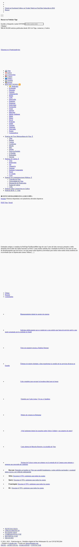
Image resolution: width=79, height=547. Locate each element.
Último (7, 293)
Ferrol (11, 172)
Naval (11, 120)
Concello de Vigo (14, 179)
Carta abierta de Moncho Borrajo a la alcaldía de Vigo (38, 447)
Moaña (11, 146)
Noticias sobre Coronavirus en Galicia (17, 189)
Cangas (11, 142)
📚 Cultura (8, 76)
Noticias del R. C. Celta (12, 190)
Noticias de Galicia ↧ (12, 159)
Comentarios (9, 297)
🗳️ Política (8, 78)
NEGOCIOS (9, 538)
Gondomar (12, 144)
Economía (12, 88)
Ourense (12, 168)
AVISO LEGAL (12, 545)
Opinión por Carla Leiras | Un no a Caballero (35, 399)
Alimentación (13, 94)
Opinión (11, 92)
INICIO (3, 545)
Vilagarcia (12, 166)
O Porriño (12, 153)
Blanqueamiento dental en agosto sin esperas (34, 314)
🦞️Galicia (8, 73)
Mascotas (12, 112)
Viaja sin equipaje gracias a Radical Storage (34, 348)
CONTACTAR (36, 545)
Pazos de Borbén (14, 151)
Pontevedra (12, 162)
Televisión (12, 129)
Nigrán (11, 149)
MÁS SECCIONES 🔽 (13, 84)
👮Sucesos (8, 82)
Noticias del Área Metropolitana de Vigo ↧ (19, 136)
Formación (12, 107)
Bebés (11, 96)
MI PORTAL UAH (11, 536)
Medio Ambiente (14, 114)
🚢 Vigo (8, 71)
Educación (12, 99)
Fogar (11, 109)
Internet (11, 110)
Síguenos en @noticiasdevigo (10, 50)
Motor (11, 118)
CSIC (11, 97)
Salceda (11, 157)
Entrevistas (12, 105)
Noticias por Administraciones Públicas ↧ (18, 177)
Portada (3, 199)
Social (11, 202)
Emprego (12, 101)
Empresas (12, 103)
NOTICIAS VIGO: (11, 529)
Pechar (4, 26)
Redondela (12, 155)
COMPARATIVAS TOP (13, 534)
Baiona (11, 140)
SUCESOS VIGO (11, 532)
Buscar (7, 10)
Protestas (12, 122)
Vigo (10, 138)
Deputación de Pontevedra (17, 183)
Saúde (11, 123)
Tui (10, 164)
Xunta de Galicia (14, 185)
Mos (10, 147)
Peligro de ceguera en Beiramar (31, 415)
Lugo (11, 175)
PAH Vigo (4, 202)
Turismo (11, 125)
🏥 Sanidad (9, 80)
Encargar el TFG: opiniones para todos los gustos (29, 476)
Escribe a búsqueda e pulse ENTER (12, 24)
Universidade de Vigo (16, 181)
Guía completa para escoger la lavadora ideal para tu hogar (39, 381)
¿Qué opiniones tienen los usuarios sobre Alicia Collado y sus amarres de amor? (47, 431)
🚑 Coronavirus (10, 75)
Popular (7, 295)
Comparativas (13, 133)
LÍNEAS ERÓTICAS (12, 530)
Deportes (12, 90)
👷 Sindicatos (13, 86)
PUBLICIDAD (24, 545)
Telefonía (12, 127)
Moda (11, 116)
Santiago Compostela (16, 170)
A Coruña (12, 174)
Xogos (11, 131)
